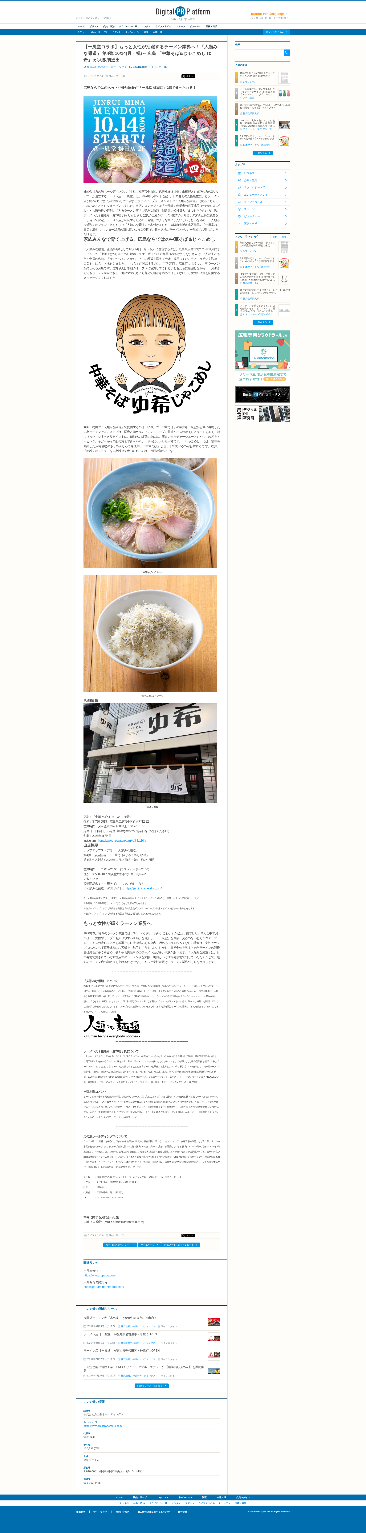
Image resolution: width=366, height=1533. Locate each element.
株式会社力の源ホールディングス (107, 67)
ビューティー (252, 216)
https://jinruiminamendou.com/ (143, 888)
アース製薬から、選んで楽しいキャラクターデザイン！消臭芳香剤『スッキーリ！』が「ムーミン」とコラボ (257, 93)
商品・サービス (99, 32)
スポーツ (180, 26)
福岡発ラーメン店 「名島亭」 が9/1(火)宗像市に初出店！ (120, 1317)
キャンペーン (132, 32)
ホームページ (148, 1245)
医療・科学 (211, 26)
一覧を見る (261, 153)
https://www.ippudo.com (99, 1275)
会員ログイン (243, 1497)
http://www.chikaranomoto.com (110, 1197)
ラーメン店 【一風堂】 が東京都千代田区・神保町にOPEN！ (122, 1350)
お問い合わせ (122, 1512)
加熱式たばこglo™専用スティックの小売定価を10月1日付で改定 (257, 74)
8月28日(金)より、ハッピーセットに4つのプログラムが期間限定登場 (257, 137)
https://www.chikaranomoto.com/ (103, 1425)
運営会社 (182, 1512)
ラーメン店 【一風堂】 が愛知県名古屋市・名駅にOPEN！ (121, 1334)
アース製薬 (248, 97)
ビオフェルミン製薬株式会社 (258, 314)
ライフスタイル (163, 26)
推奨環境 (80, 1512)
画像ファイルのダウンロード (179, 1245)
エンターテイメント (256, 194)
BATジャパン (249, 82)
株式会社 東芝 (251, 282)
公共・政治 (109, 26)
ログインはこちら (275, 32)
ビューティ (195, 26)
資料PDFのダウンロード (118, 1245)
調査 (146, 32)
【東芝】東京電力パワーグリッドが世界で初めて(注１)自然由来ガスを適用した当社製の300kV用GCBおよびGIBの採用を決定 (257, 278)
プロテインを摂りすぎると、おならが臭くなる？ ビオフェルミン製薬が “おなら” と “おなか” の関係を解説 (257, 309)
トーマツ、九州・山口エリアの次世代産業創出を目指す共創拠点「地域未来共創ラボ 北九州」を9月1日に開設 (257, 124)
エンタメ (146, 26)
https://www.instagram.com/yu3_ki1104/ (122, 840)
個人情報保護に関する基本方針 (154, 1512)
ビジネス (94, 26)
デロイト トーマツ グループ (257, 129)
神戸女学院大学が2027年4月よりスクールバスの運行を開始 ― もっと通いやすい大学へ (265, 106)
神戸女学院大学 (251, 113)
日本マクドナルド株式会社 (256, 145)
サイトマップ (100, 1512)
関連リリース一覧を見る (150, 1385)
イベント (116, 32)
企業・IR (157, 32)
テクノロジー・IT (128, 26)
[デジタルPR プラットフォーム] (183, 16)
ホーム (81, 26)
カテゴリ (82, 32)
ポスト (189, 76)
